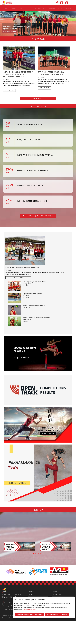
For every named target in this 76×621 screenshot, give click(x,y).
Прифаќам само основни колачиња (29, 614)
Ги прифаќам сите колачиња (56, 614)
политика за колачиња (30, 610)
